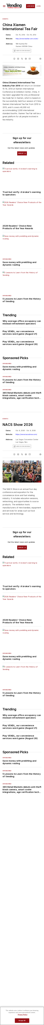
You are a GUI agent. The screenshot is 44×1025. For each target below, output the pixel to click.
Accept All (22, 1020)
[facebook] (14, 59)
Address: (9, 44)
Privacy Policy (22, 1014)
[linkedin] (18, 59)
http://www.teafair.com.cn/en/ (27, 39)
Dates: (8, 35)
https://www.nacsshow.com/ (26, 434)
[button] (4, 6)
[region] (22, 1016)
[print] (40, 59)
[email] (30, 59)
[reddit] (26, 59)
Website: (9, 39)
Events (5, 19)
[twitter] (22, 59)
